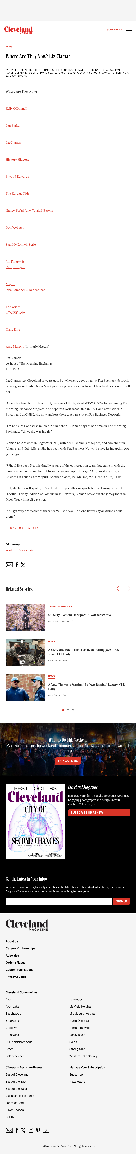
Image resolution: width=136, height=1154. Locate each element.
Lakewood (76, 999)
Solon (73, 1042)
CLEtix (10, 1117)
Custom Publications (19, 970)
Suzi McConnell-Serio (21, 245)
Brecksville (13, 1021)
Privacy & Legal (16, 977)
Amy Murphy (15, 347)
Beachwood (13, 1014)
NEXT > (33, 528)
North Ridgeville (79, 1028)
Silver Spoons (15, 1110)
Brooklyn (11, 1028)
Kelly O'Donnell (16, 109)
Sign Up (122, 901)
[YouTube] (46, 1130)
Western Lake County (83, 1056)
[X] (23, 1130)
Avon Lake (12, 1006)
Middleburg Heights (82, 1014)
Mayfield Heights (80, 1006)
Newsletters (77, 1082)
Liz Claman (13, 143)
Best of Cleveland (17, 1074)
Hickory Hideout (17, 160)
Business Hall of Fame (20, 1096)
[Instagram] (31, 1130)
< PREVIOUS (15, 528)
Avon (9, 999)
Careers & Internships (20, 948)
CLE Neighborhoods (19, 1042)
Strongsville (77, 1049)
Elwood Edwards (17, 177)
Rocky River (77, 1035)
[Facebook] (17, 1130)
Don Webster (15, 228)
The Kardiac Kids (17, 194)
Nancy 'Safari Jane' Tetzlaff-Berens (29, 211)
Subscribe (114, 29)
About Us (12, 941)
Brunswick (12, 1035)
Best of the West (16, 1089)
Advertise (12, 955)
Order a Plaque (16, 963)
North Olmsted (79, 1021)
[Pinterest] (38, 1130)
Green (9, 1049)
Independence (15, 1056)
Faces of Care (15, 1103)
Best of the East (16, 1082)
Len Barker (13, 126)
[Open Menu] (129, 31)
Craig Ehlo (13, 330)
